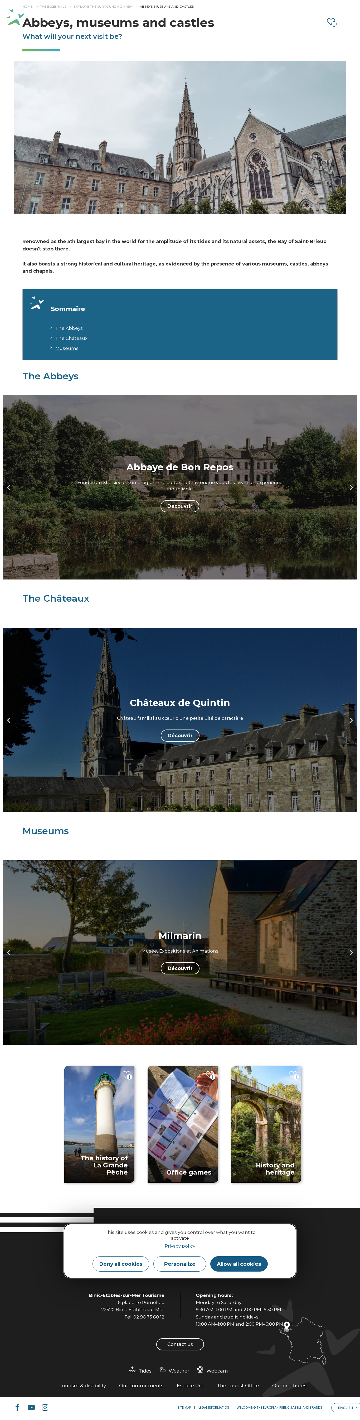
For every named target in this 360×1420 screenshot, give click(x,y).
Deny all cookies (121, 1264)
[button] (8, 487)
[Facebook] (19, 1407)
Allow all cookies (239, 1264)
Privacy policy (180, 1246)
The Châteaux (71, 338)
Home (27, 6)
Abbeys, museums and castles (167, 6)
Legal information (213, 1407)
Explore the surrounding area (103, 6)
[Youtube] (33, 1407)
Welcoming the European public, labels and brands (279, 1407)
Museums (67, 348)
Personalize (180, 1264)
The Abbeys (69, 328)
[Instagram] (47, 1407)
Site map (184, 1407)
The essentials (53, 6)
